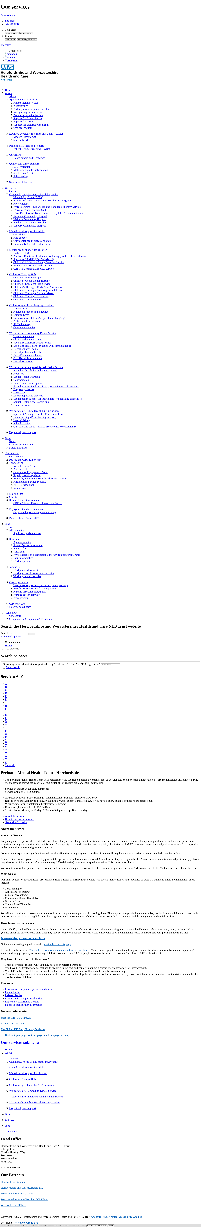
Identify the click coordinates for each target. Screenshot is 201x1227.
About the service (14, 816)
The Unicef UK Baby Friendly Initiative (23, 1029)
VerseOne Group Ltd (26, 1222)
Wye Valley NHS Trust (13, 1205)
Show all (10, 765)
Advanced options (11, 636)
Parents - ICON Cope (12, 1023)
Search (4, 633)
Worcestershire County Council (18, 1193)
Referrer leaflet (13, 995)
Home (8, 645)
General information (16, 822)
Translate (6, 44)
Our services (20, 1042)
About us (96, 1216)
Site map (10, 20)
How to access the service (19, 819)
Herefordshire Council (13, 1181)
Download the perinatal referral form (23, 938)
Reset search (13, 667)
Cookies (137, 1216)
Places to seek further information (23, 1004)
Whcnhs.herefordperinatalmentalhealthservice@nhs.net (59, 949)
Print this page (35, 1035)
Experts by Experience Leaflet (22, 1001)
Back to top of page (16, 1035)
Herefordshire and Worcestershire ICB (22, 1187)
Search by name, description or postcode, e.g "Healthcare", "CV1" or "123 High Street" (51, 664)
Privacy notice (109, 1216)
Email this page (51, 1035)
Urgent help (15, 50)
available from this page (57, 944)
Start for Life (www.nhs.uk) (16, 1017)
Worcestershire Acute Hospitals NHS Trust (24, 1199)
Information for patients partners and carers (29, 989)
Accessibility (8, 14)
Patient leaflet (12, 992)
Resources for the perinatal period (24, 998)
